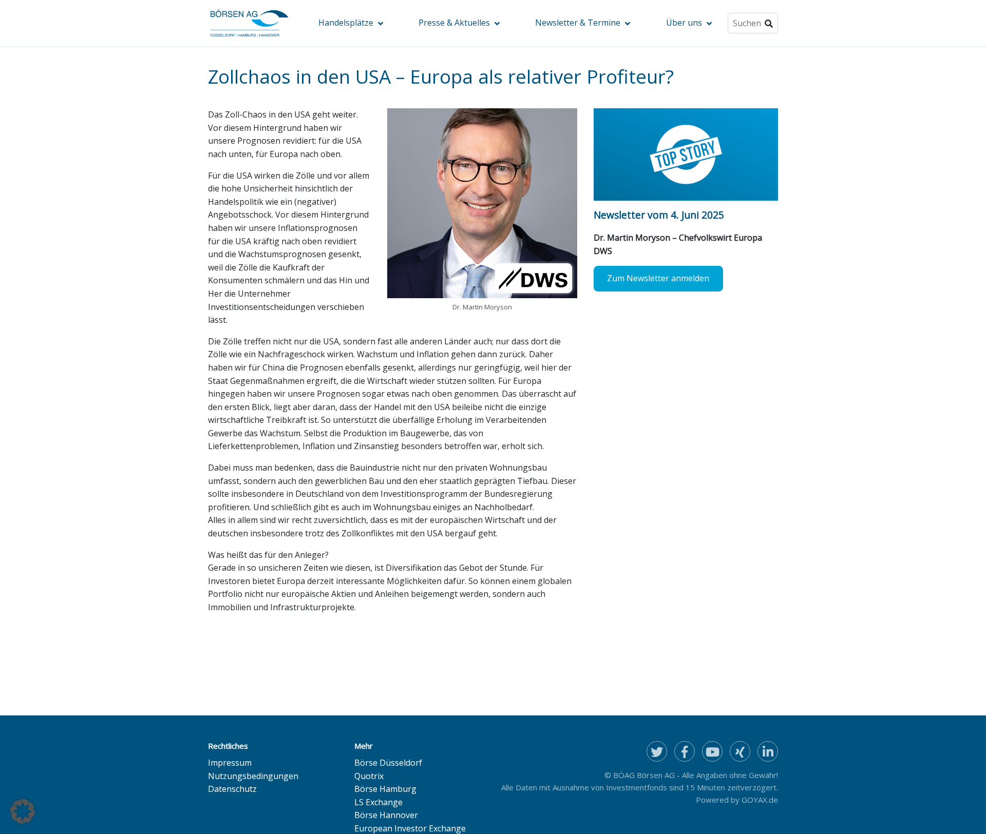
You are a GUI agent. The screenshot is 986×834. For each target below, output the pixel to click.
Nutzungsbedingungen (253, 776)
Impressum (230, 762)
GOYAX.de (760, 799)
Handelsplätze (345, 22)
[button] (22, 811)
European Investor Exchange (410, 828)
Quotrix (369, 776)
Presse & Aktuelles (454, 22)
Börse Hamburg (385, 788)
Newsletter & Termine (577, 22)
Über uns (684, 22)
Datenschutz (232, 788)
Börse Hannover (386, 815)
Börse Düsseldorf (388, 762)
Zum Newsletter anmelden (658, 278)
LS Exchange (378, 802)
